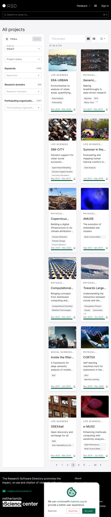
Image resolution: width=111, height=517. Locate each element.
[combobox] (55, 15)
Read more (52, 511)
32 (95, 465)
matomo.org (77, 501)
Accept (89, 511)
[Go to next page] (100, 465)
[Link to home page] (10, 6)
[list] (94, 39)
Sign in (105, 5)
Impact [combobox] (10, 48)
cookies (61, 501)
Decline (73, 511)
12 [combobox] (101, 38)
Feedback (82, 5)
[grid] (88, 39)
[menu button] (95, 5)
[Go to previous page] (56, 465)
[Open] (39, 75)
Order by (10, 46)
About (78, 478)
